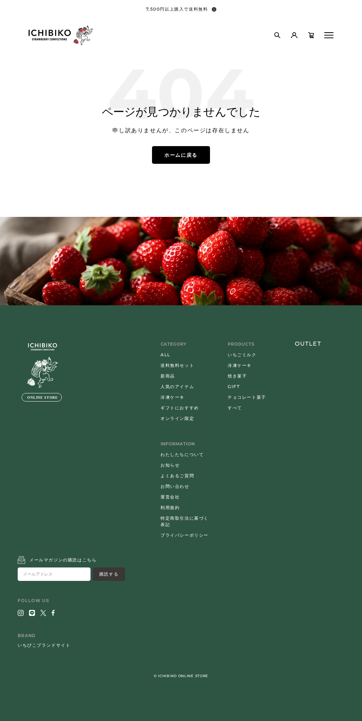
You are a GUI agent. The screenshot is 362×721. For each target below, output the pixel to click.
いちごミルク (242, 354)
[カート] (311, 35)
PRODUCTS (241, 344)
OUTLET (308, 343)
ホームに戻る (181, 155)
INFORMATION (177, 443)
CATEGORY (173, 344)
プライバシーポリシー (184, 535)
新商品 (167, 376)
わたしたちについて (182, 454)
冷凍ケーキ (172, 397)
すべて (235, 407)
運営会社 (170, 497)
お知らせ (170, 465)
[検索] (277, 35)
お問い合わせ (174, 486)
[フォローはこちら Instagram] (21, 613)
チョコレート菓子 (247, 397)
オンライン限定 (177, 418)
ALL (165, 354)
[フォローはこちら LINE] (32, 613)
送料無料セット (177, 365)
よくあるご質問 (177, 475)
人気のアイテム (177, 386)
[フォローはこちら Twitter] (43, 613)
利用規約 (170, 507)
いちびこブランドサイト (44, 645)
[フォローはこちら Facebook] (53, 613)
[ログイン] (294, 35)
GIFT (234, 386)
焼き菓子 (237, 376)
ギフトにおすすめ (179, 407)
